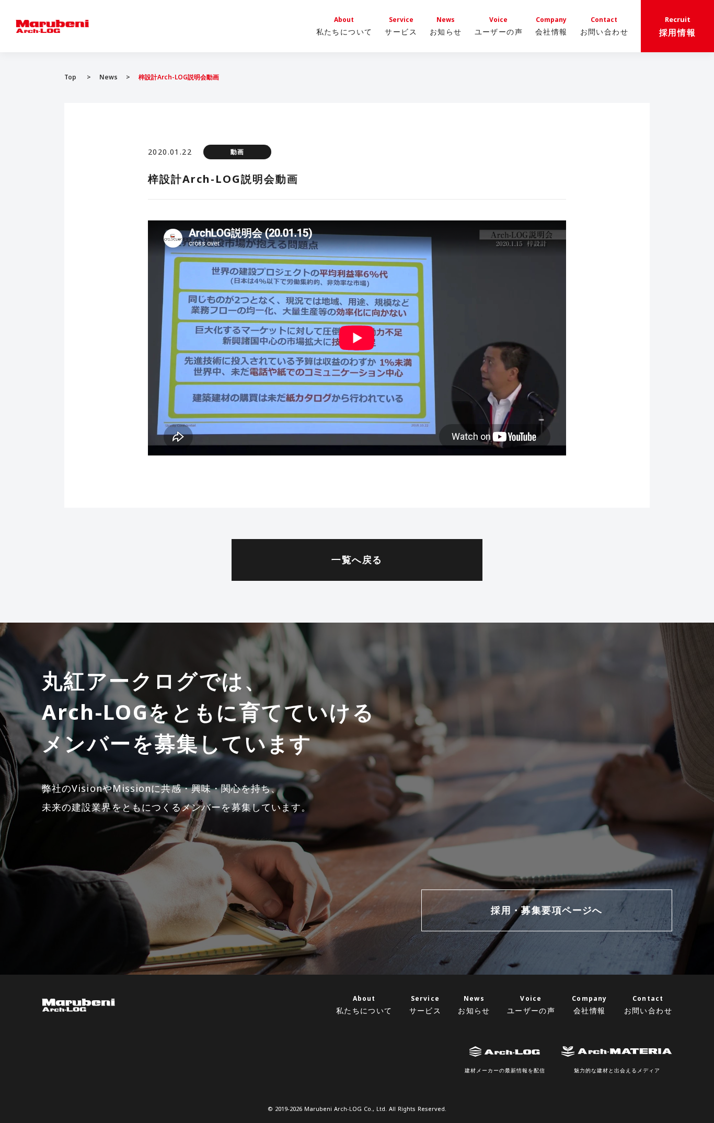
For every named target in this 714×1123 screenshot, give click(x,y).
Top (70, 77)
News (108, 77)
